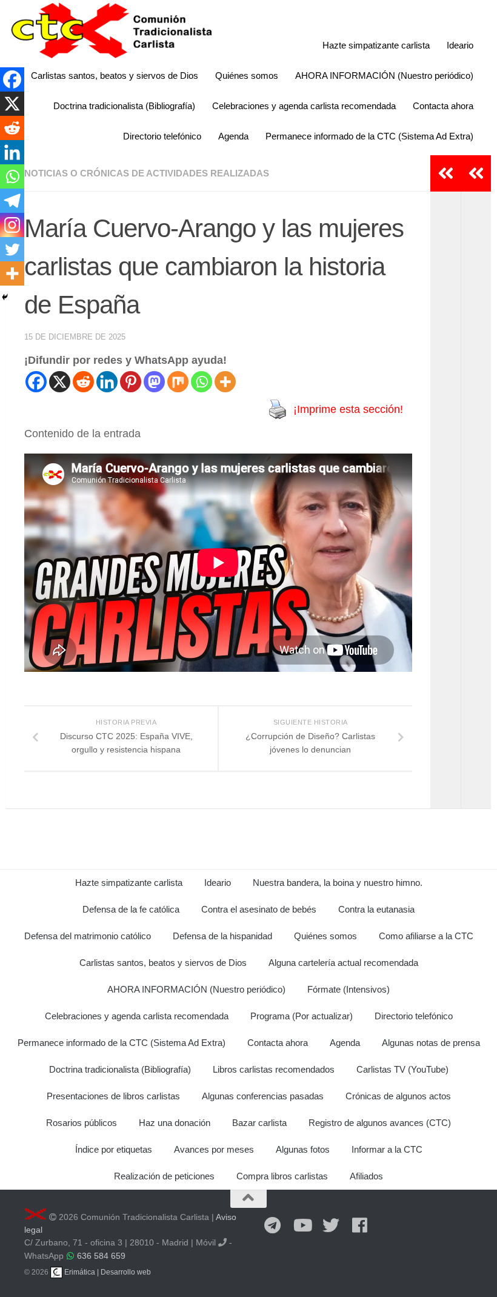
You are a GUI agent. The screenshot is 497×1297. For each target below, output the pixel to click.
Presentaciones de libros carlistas (113, 1096)
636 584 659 (101, 1256)
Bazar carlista (259, 1123)
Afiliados (366, 1176)
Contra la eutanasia (376, 909)
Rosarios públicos (81, 1123)
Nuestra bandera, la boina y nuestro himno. (337, 882)
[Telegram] (12, 201)
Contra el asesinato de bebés (258, 909)
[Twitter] (12, 249)
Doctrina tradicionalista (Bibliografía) (124, 106)
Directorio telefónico (162, 136)
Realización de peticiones (164, 1176)
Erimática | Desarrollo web (106, 1272)
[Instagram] (12, 225)
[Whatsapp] (201, 381)
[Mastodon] (154, 381)
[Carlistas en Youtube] (302, 1226)
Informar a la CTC (387, 1149)
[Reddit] (83, 381)
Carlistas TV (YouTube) (402, 1069)
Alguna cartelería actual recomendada (343, 962)
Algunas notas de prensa (431, 1042)
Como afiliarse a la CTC (426, 936)
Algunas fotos (303, 1149)
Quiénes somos (246, 75)
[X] (59, 381)
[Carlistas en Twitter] (331, 1226)
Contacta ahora (443, 106)
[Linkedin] (107, 381)
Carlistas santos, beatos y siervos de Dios (114, 75)
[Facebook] (36, 381)
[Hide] (5, 297)
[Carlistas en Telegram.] (273, 1226)
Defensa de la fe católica (130, 909)
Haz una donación (174, 1123)
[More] (225, 381)
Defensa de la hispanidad (222, 936)
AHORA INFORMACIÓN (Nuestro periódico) (384, 75)
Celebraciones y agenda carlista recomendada (304, 106)
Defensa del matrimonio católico (87, 936)
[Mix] (177, 381)
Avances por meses (214, 1149)
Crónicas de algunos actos (398, 1096)
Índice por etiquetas (113, 1149)
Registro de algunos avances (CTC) (380, 1123)
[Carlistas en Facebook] (360, 1226)
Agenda (233, 136)
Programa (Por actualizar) (301, 1016)
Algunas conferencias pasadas (263, 1096)
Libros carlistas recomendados (274, 1069)
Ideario (460, 45)
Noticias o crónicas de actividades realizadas (146, 173)
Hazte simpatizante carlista (376, 45)
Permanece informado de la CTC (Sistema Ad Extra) (369, 136)
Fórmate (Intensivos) (348, 989)
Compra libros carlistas (282, 1176)
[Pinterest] (130, 381)
